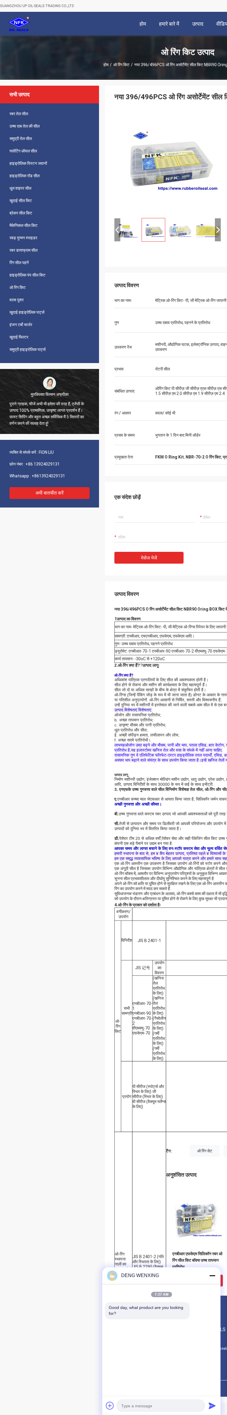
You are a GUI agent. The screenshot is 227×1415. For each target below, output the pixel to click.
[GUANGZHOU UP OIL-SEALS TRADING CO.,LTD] (19, 23)
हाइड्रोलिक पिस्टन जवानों (28, 163)
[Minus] (212, 1275)
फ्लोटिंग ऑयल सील (23, 151)
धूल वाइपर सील (20, 188)
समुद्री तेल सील (20, 138)
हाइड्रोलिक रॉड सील (24, 175)
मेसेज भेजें (149, 558)
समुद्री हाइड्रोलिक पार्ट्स (27, 349)
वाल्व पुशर (16, 299)
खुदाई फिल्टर (18, 337)
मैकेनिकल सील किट (23, 225)
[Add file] (110, 1405)
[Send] (212, 1405)
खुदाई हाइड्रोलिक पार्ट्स (26, 312)
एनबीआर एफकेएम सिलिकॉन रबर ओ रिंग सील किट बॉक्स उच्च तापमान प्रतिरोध (197, 1260)
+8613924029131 (48, 476)
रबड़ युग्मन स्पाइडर (23, 237)
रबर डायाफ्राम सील (23, 250)
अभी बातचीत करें (49, 493)
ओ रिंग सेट (204, 1151)
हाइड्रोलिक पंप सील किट (27, 275)
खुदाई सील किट (20, 200)
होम (105, 64)
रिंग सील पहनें (19, 262)
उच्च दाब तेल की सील (24, 126)
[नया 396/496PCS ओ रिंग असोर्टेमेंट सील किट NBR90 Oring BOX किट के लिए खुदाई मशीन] (167, 160)
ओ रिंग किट (121, 64)
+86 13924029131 (42, 464)
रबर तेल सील (18, 113)
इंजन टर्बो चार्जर (20, 324)
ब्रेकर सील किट (20, 213)
